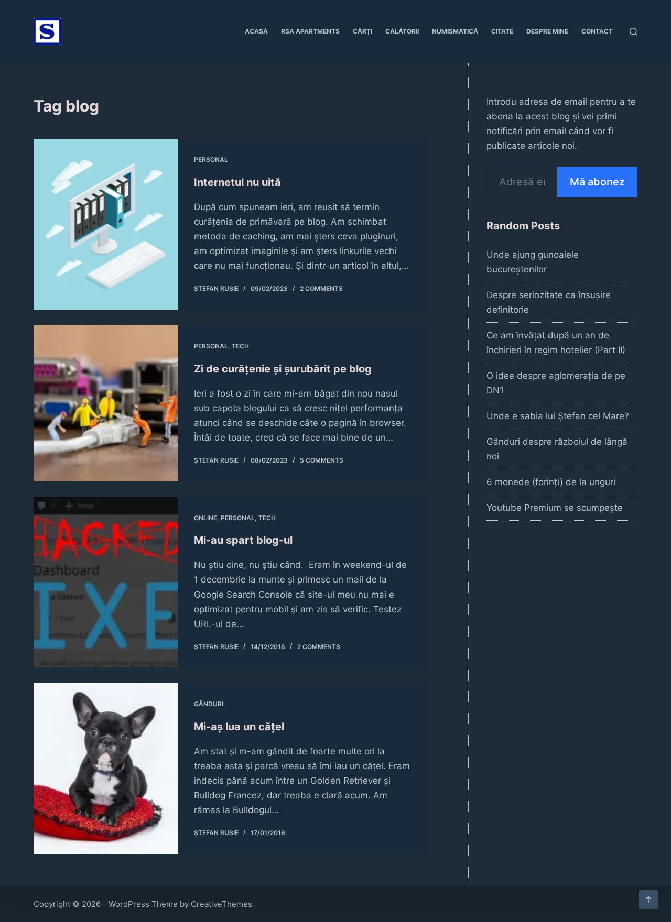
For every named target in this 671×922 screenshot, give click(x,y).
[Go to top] (648, 899)
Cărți (362, 31)
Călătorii (402, 31)
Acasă (256, 31)
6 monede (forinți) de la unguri (550, 482)
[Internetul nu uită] (106, 224)
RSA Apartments (310, 31)
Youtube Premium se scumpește (554, 507)
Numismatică (455, 31)
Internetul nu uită (237, 182)
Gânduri (208, 704)
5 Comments (321, 460)
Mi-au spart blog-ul (243, 540)
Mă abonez (597, 181)
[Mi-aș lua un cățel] (106, 768)
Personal (211, 159)
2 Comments (321, 288)
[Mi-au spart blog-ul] (106, 582)
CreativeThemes (221, 904)
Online (205, 518)
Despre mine (547, 31)
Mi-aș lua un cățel (239, 726)
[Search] (633, 32)
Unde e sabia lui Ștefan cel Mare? (557, 416)
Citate (502, 31)
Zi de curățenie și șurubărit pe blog (283, 369)
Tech (240, 346)
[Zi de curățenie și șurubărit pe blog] (106, 403)
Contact (597, 31)
